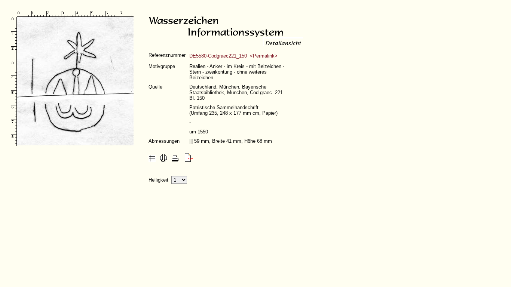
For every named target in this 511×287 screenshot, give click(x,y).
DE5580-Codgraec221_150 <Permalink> (233, 56)
